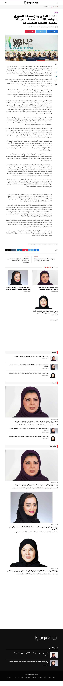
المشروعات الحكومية (33, 244)
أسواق (49, 677)
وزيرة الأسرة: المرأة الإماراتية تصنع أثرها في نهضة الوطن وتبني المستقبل (45, 312)
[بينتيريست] (56, 80)
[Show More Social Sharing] (22, 31)
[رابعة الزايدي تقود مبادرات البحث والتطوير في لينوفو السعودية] (45, 277)
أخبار (53, 677)
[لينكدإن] (56, 76)
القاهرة (50, 244)
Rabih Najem (51, 27)
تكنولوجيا (40, 677)
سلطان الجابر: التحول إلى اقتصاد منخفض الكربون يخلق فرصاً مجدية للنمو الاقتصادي (18, 260)
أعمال (43, 7)
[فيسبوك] (56, 68)
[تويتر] (56, 72)
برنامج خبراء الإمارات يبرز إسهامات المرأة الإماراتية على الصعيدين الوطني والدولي (18, 288)
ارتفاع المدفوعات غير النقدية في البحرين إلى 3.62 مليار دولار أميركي (44, 260)
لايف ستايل (9, 677)
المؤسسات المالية (43, 244)
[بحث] (6, 2)
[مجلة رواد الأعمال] (31, 2)
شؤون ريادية (27, 677)
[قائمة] (57, 2)
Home (47, 7)
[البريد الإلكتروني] (56, 84)
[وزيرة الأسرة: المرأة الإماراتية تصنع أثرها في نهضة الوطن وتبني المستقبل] (45, 301)
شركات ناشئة (20, 677)
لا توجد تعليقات (35, 27)
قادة (15, 677)
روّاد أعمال (34, 677)
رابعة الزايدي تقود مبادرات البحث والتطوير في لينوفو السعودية (48, 288)
